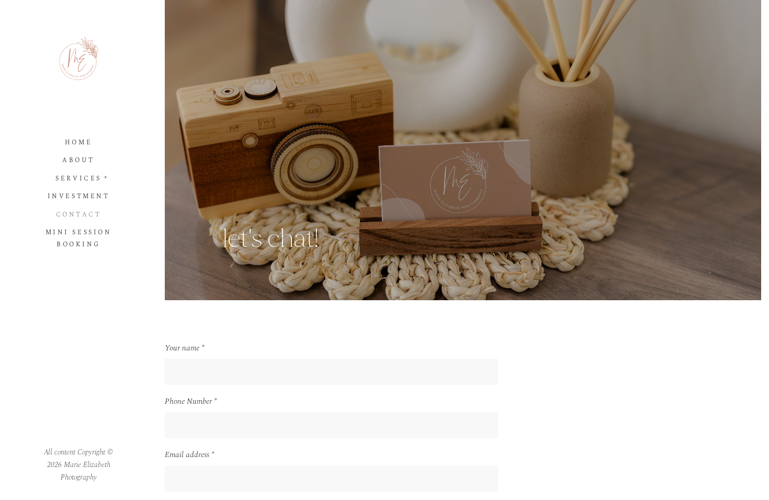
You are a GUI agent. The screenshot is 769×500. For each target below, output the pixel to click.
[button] (106, 176)
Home (78, 142)
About (78, 160)
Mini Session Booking (78, 238)
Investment (78, 196)
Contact (78, 214)
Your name (184, 348)
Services (78, 178)
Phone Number (191, 401)
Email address (189, 454)
